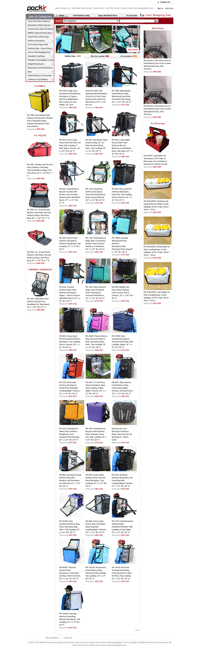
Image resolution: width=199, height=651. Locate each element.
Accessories (132, 15)
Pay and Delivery (52, 638)
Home (61, 15)
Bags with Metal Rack (107, 15)
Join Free (169, 8)
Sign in (160, 8)
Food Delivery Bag (81, 15)
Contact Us (165, 2)
